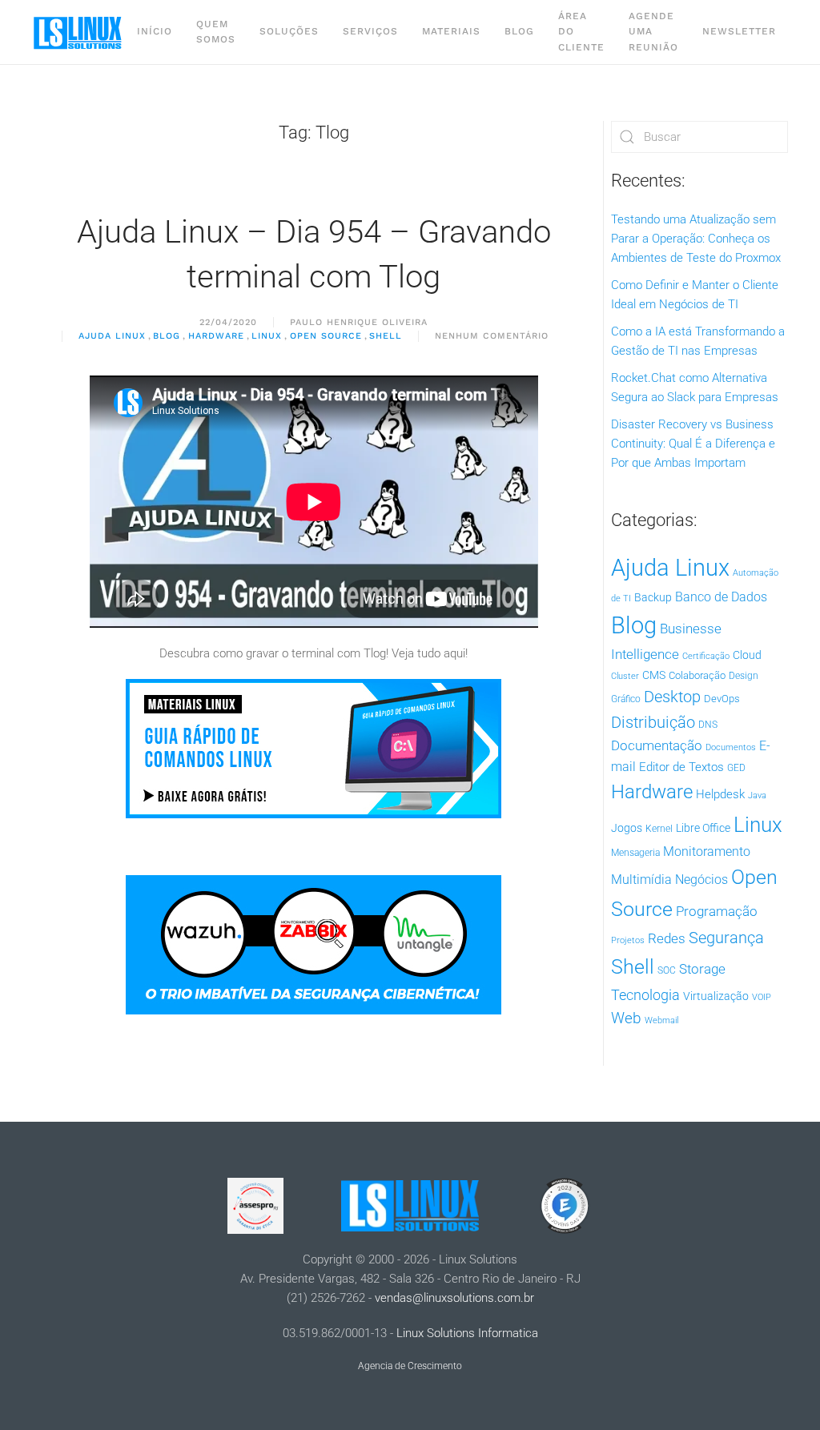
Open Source (326, 336)
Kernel (659, 828)
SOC (666, 970)
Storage (702, 969)
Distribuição (653, 722)
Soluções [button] (289, 31)
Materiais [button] (451, 31)
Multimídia (641, 879)
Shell (385, 336)
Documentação (656, 745)
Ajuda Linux (112, 336)
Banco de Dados (721, 597)
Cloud (747, 655)
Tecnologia (645, 994)
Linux (266, 336)
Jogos (626, 827)
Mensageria (635, 852)
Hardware (216, 336)
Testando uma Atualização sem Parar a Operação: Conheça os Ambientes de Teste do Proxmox (696, 238)
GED (736, 767)
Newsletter (739, 31)
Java (757, 795)
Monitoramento (706, 851)
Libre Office (703, 827)
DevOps (722, 699)
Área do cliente (581, 31)
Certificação (706, 656)
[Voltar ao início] (78, 32)
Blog (519, 31)
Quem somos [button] (215, 31)
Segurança (726, 937)
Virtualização (716, 996)
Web (626, 1018)
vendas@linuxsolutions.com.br (454, 1298)
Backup (653, 597)
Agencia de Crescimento (410, 1366)
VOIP (761, 997)
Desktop (672, 697)
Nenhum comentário (492, 337)
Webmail (661, 1020)
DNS (708, 724)
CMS (653, 675)
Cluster (625, 676)
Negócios (701, 880)
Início (154, 31)
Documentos (730, 747)
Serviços (370, 31)
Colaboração (697, 675)
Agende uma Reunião (653, 31)
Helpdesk (720, 794)
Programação (717, 911)
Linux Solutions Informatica (467, 1333)
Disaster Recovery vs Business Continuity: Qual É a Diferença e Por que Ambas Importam (693, 443)
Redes (666, 938)
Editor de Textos (681, 767)
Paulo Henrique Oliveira (359, 322)
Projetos (628, 940)
